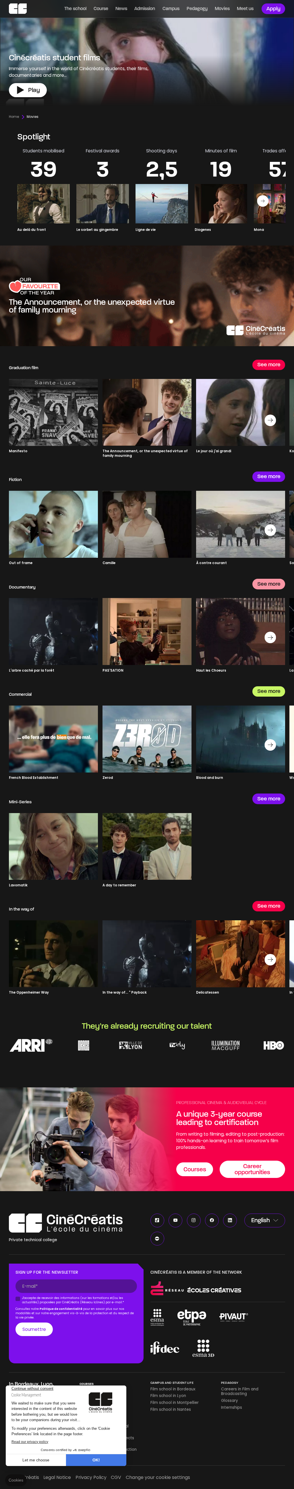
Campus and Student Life (172, 1383)
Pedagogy (229, 1383)
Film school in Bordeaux (172, 1389)
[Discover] (147, 296)
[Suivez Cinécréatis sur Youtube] (175, 1220)
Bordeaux (26, 1384)
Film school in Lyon (168, 1395)
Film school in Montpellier (174, 1402)
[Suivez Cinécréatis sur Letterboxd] (157, 1238)
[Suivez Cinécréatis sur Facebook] (212, 1220)
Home (14, 117)
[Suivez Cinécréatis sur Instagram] (194, 1220)
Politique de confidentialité (61, 1309)
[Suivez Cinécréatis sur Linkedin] (230, 1220)
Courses (87, 1384)
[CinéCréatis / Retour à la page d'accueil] (18, 9)
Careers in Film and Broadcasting (239, 1391)
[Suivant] (262, 201)
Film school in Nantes (170, 1409)
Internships (231, 1407)
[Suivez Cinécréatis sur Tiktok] (157, 1220)
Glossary (229, 1400)
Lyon (47, 1384)
